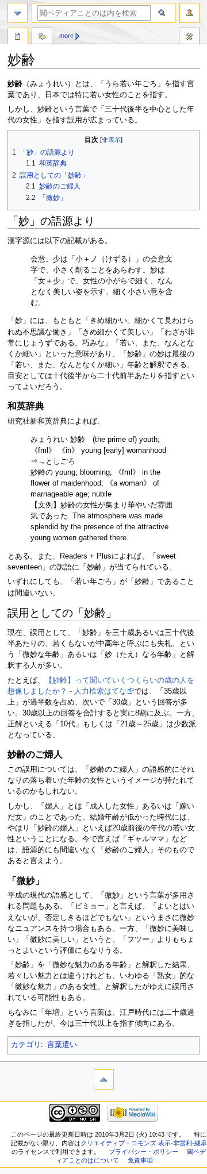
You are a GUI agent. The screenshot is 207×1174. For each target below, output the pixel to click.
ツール (189, 37)
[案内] (17, 13)
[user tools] (189, 13)
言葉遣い (62, 1045)
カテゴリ (26, 1045)
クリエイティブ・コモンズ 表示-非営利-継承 (143, 1143)
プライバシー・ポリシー (143, 1151)
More (66, 35)
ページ (18, 37)
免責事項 (140, 1160)
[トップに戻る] (104, 1079)
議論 (42, 37)
